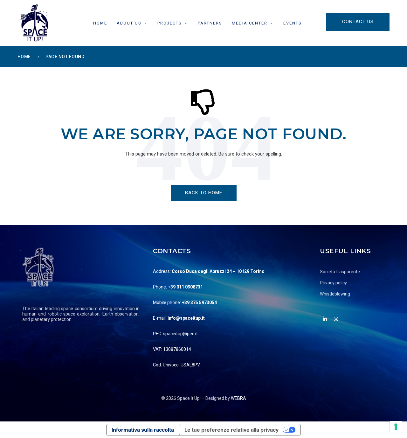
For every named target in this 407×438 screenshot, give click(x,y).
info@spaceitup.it (186, 318)
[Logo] (33, 23)
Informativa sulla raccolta (143, 430)
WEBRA (238, 398)
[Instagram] (336, 318)
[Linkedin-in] (324, 318)
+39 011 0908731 (185, 286)
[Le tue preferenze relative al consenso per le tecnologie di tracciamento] (396, 427)
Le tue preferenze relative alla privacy (231, 430)
